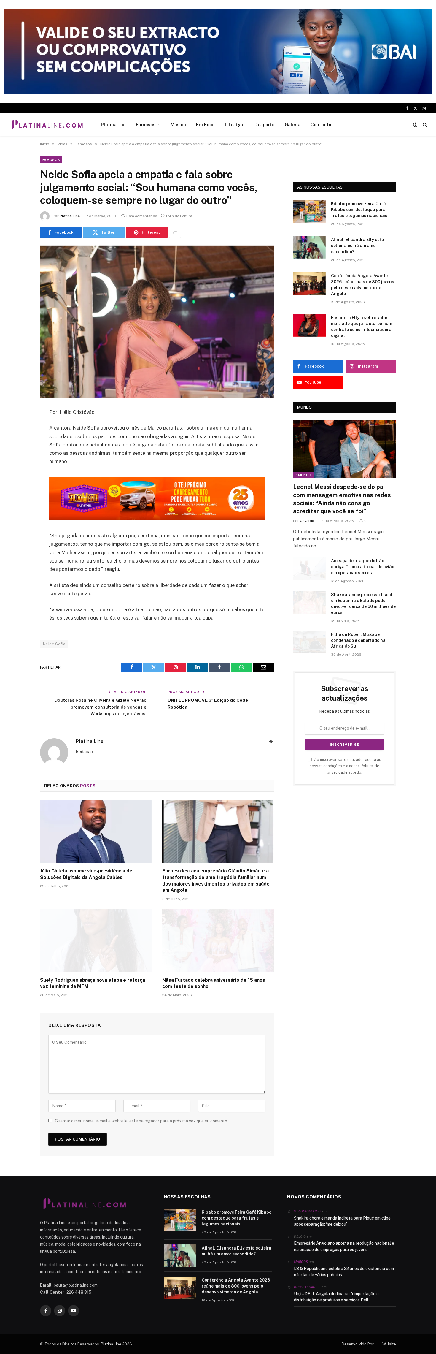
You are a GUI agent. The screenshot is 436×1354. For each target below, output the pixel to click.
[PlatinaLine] (47, 124)
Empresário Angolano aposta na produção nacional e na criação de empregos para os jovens (344, 1246)
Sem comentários (141, 216)
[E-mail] (19, 488)
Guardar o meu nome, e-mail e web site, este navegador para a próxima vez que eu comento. (141, 1121)
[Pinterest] (19, 473)
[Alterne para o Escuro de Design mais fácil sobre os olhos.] (415, 124)
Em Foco (205, 124)
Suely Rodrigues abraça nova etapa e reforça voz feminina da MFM (92, 983)
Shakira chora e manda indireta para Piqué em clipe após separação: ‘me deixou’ (342, 1221)
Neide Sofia (54, 644)
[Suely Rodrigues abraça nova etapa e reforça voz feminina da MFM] (96, 940)
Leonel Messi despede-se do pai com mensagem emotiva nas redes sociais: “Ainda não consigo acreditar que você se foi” (342, 499)
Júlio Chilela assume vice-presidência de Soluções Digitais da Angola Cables (86, 874)
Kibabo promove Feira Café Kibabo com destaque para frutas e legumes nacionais (359, 209)
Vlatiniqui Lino (307, 1211)
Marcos (301, 1261)
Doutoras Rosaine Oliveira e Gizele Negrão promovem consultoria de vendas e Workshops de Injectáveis (101, 707)
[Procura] (424, 125)
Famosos (145, 124)
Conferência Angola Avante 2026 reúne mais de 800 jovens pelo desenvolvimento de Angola (362, 284)
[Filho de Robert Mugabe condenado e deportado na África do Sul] (309, 642)
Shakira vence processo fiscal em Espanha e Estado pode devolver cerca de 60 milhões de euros (363, 603)
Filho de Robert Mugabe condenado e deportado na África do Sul (358, 640)
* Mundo (303, 475)
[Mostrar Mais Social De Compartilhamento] (175, 232)
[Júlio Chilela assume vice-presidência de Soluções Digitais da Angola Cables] (96, 831)
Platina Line (70, 216)
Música (178, 124)
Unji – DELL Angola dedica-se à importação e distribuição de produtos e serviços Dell (336, 1296)
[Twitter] (19, 443)
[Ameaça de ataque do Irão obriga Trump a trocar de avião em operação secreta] (309, 568)
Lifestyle (234, 124)
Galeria (292, 124)
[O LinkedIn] (19, 458)
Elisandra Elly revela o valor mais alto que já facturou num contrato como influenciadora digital (361, 326)
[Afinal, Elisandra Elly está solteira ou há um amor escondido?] (309, 247)
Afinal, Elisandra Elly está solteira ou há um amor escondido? (357, 245)
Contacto (321, 124)
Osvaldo (307, 521)
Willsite (389, 1344)
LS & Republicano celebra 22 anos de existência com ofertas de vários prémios (344, 1271)
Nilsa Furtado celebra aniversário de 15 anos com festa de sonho (213, 983)
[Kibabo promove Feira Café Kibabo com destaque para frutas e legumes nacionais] (309, 211)
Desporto (264, 124)
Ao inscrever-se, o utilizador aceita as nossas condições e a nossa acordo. (345, 766)
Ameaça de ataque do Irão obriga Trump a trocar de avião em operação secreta (362, 566)
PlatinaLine (113, 124)
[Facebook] (19, 427)
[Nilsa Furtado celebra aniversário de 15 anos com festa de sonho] (218, 940)
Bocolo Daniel (307, 1287)
